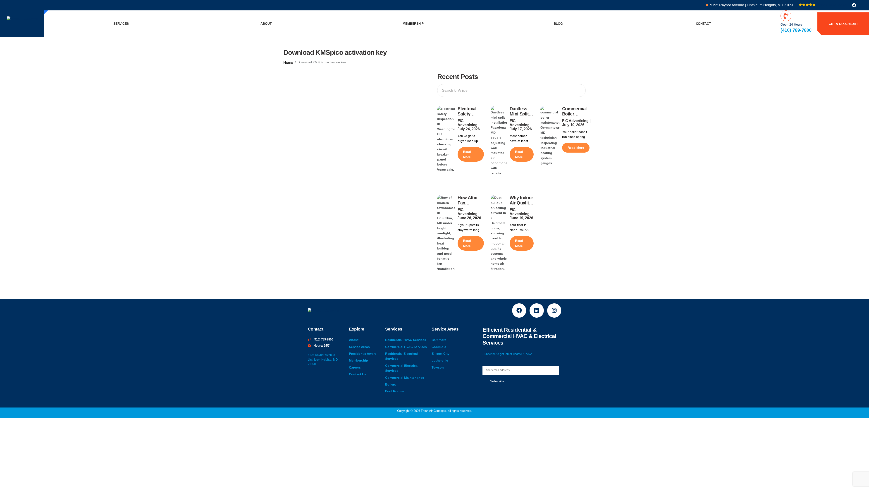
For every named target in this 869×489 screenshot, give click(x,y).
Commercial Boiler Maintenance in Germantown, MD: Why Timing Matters (576, 111)
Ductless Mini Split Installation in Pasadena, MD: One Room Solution (521, 111)
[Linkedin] (537, 310)
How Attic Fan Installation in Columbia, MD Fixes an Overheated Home (470, 200)
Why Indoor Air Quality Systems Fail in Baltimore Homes (521, 200)
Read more (467, 154)
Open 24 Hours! (792, 24)
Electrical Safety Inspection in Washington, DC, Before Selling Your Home (471, 111)
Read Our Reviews (831, 5)
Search (578, 89)
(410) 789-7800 (796, 30)
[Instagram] (554, 310)
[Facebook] (854, 5)
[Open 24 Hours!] (786, 15)
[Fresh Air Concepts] (22, 18)
